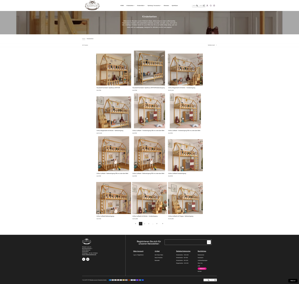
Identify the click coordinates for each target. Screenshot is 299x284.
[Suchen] (210, 5)
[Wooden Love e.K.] (93, 5)
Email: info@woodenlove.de (89, 254)
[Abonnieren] (209, 242)
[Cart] (214, 5)
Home (83, 38)
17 (156, 223)
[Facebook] (83, 259)
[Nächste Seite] (162, 223)
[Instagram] (87, 259)
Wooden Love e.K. (94, 279)
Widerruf (293, 280)
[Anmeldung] (207, 5)
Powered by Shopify (102, 279)
